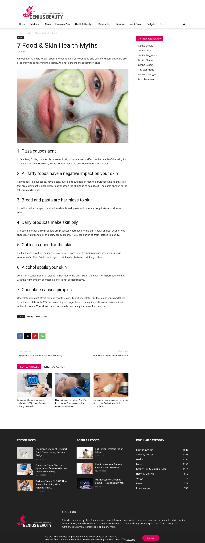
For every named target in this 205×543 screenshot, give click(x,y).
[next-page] (24, 413)
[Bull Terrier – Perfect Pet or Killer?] (85, 453)
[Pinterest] (35, 336)
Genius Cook (144, 50)
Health (29, 33)
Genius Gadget (145, 64)
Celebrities (35, 24)
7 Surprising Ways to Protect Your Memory (39, 355)
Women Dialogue (147, 74)
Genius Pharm (145, 60)
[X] (27, 336)
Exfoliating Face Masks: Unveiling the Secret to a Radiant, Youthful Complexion (111, 403)
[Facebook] (20, 336)
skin (45, 316)
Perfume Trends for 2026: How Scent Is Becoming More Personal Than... (51, 484)
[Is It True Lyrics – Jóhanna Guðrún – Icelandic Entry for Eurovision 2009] (85, 483)
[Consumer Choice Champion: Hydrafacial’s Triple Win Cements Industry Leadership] (34, 385)
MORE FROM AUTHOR (54, 367)
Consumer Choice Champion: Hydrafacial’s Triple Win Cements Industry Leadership (32, 403)
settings (131, 539)
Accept (151, 538)
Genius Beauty (145, 45)
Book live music (146, 79)
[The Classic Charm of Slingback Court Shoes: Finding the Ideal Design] (25, 453)
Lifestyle (120, 24)
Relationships (104, 24)
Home (22, 24)
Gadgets (151, 24)
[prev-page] (19, 413)
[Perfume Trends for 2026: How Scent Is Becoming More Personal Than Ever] (25, 485)
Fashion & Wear (63, 24)
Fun (161, 24)
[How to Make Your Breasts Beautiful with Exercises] (85, 468)
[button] (184, 24)
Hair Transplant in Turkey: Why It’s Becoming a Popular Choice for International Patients (70, 403)
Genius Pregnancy (147, 55)
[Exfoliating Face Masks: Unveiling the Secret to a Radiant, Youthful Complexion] (111, 385)
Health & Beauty (83, 24)
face (38, 316)
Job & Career (135, 24)
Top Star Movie (146, 69)
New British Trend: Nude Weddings (110, 355)
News (48, 24)
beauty (30, 316)
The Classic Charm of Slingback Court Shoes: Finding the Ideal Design (51, 452)
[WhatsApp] (42, 336)
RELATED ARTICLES (29, 367)
